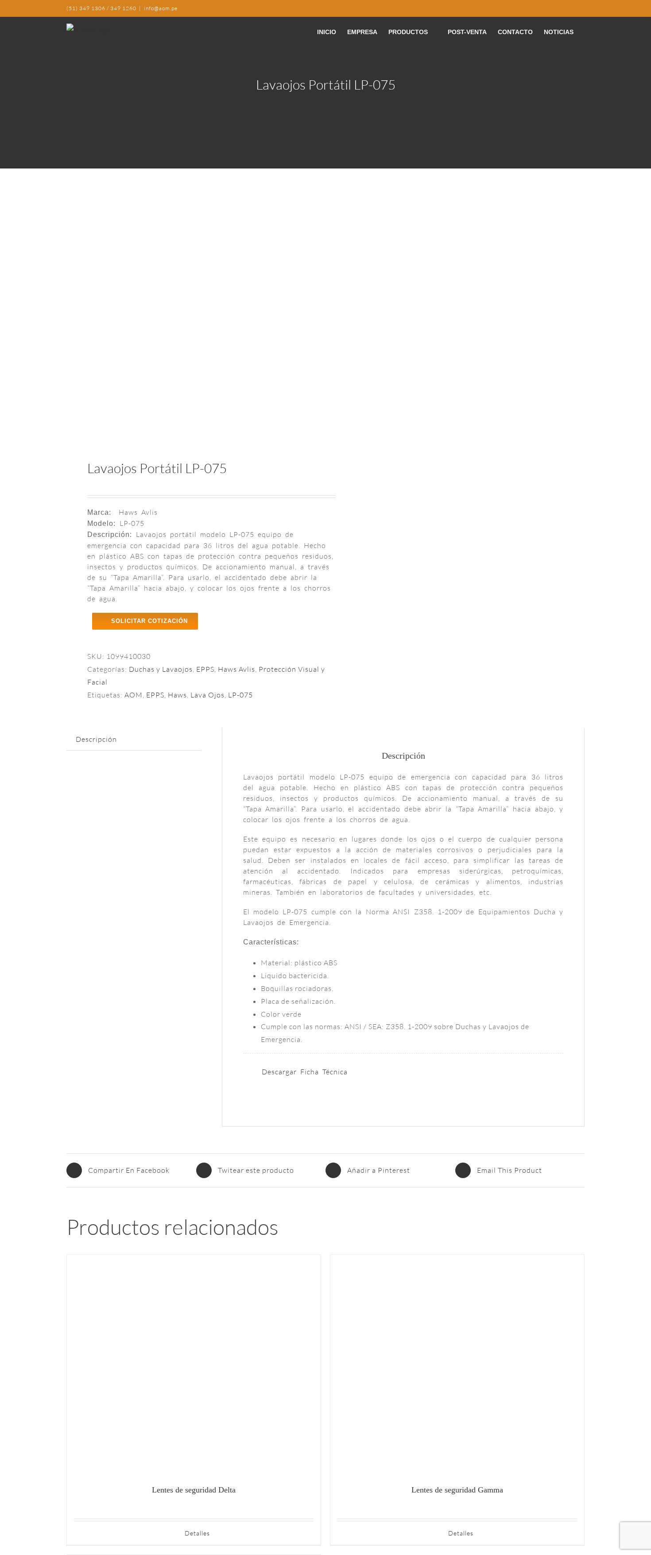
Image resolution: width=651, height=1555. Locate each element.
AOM (133, 694)
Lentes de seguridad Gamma (457, 1489)
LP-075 (240, 694)
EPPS (205, 669)
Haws (177, 694)
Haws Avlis (236, 669)
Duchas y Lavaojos (161, 669)
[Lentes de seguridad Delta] (194, 1366)
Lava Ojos (207, 694)
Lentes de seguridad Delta (194, 1489)
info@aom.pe (161, 8)
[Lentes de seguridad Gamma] (457, 1366)
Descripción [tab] (96, 739)
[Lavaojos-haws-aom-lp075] (191, 315)
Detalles (197, 1533)
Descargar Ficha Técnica (305, 1071)
